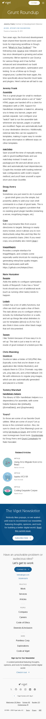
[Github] (16, 689)
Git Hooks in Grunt (17, 432)
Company (23, 612)
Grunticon (7, 356)
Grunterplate (37, 435)
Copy (5, 220)
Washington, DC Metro (13, 702)
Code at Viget (23, 651)
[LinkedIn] (30, 689)
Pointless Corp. (23, 640)
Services (23, 594)
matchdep (7, 149)
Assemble (7, 92)
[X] (11, 689)
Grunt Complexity (30, 438)
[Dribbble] (20, 689)
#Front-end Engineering (20, 28)
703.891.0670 (23, 578)
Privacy (34, 710)
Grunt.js (20, 51)
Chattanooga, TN (23, 705)
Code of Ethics (23, 622)
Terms (28, 710)
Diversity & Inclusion (23, 627)
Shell (5, 190)
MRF (40, 710)
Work (23, 588)
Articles (23, 599)
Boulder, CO (36, 702)
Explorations (23, 645)
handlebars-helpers (12, 394)
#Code (6, 28)
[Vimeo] (34, 689)
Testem (6, 334)
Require (6, 278)
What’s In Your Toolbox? (20, 47)
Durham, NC (26, 702)
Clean (34, 241)
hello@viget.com (23, 575)
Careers (23, 617)
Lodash (6, 301)
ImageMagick (9, 247)
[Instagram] (25, 689)
